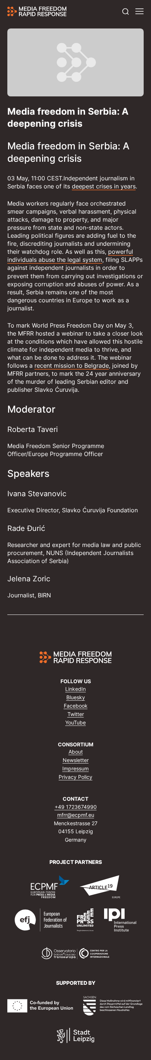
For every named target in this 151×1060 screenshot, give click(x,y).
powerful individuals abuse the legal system (70, 256)
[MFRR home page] (36, 11)
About (76, 751)
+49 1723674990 (76, 806)
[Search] (125, 11)
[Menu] (139, 11)
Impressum (75, 768)
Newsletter (76, 760)
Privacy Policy (75, 776)
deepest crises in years (104, 186)
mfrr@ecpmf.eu (75, 814)
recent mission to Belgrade (71, 365)
